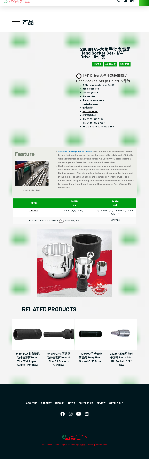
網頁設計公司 (81, 445)
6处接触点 (110, 64)
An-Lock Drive (90, 111)
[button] (134, 22)
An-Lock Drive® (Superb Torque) (75, 151)
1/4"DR (97, 64)
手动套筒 (124, 64)
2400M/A (33, 210)
